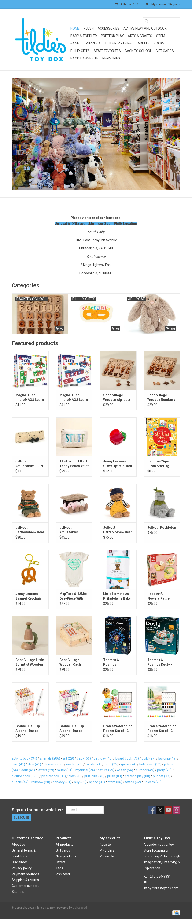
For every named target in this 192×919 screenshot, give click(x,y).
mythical (85, 770)
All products (64, 844)
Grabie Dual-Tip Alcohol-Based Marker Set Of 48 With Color (72, 728)
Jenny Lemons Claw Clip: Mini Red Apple (117, 463)
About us (18, 844)
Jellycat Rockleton (161, 527)
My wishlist (108, 856)
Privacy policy (22, 868)
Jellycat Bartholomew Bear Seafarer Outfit (117, 530)
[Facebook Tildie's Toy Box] (152, 810)
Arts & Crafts (140, 36)
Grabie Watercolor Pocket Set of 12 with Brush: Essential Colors (161, 728)
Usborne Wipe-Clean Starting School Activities (160, 463)
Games (76, 43)
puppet (161, 776)
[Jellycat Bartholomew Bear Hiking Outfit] (30, 503)
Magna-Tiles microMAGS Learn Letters (29, 397)
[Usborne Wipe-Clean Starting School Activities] (162, 436)
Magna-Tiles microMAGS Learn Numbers (73, 397)
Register (106, 844)
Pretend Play (112, 36)
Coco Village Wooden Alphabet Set (116, 397)
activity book (24, 758)
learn (28, 770)
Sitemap (18, 891)
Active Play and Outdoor (145, 28)
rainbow (40, 782)
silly (80, 782)
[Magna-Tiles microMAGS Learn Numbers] (74, 370)
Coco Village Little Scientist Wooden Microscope (29, 662)
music (65, 770)
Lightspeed (80, 907)
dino (34, 764)
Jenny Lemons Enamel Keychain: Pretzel (29, 596)
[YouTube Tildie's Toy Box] (168, 810)
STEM (160, 36)
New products (66, 856)
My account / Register (165, 4)
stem (115, 782)
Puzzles (93, 43)
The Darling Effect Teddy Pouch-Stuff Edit (74, 463)
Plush (89, 28)
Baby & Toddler (83, 36)
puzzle (20, 782)
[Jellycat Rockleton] (162, 503)
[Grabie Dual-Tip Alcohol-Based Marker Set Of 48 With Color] (74, 701)
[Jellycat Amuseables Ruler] (30, 436)
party (164, 770)
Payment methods (25, 874)
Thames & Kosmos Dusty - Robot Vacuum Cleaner (159, 662)
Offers (61, 862)
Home (75, 28)
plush (114, 776)
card (18, 764)
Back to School (138, 51)
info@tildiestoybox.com (161, 888)
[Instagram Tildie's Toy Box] (176, 810)
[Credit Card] (175, 912)
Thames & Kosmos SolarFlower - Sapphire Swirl (114, 662)
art (68, 758)
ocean (125, 770)
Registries (111, 58)
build (148, 758)
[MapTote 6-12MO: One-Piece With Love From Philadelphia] (74, 569)
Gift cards (165, 51)
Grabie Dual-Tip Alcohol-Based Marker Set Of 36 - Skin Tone (29, 728)
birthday (103, 758)
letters (46, 770)
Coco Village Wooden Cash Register (70, 662)
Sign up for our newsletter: (37, 809)
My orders (107, 850)
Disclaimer (19, 862)
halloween (150, 764)
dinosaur (53, 764)
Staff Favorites (107, 51)
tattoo (133, 782)
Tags (59, 868)
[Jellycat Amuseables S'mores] (74, 503)
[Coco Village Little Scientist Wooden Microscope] (30, 635)
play (75, 776)
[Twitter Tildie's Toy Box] (160, 810)
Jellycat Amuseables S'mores (69, 530)
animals (50, 758)
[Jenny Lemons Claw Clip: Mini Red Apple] (118, 436)
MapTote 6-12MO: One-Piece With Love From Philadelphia (73, 596)
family (93, 764)
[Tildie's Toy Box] (40, 39)
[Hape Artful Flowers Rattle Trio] (162, 569)
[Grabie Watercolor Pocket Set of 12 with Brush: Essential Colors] (162, 701)
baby (84, 758)
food (111, 764)
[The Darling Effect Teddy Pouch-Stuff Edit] (74, 436)
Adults (144, 43)
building (167, 758)
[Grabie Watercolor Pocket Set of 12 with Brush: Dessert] (118, 701)
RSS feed (63, 874)
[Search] (146, 21)
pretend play (137, 776)
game (129, 764)
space (97, 782)
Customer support (25, 886)
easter (74, 764)
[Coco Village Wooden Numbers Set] (162, 370)
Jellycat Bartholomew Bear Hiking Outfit (29, 530)
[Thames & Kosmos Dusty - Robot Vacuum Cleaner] (162, 635)
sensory (62, 782)
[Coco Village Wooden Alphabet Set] (118, 370)
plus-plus (94, 776)
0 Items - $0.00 (130, 4)
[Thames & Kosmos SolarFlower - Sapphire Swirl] (118, 635)
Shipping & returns (25, 880)
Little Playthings (119, 43)
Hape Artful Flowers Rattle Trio (158, 596)
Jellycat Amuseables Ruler (29, 463)
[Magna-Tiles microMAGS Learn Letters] (30, 370)
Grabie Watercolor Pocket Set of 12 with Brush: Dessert (117, 728)
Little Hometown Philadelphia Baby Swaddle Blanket (117, 596)
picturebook (53, 776)
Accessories (108, 28)
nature (106, 770)
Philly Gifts (80, 51)
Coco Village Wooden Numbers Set (161, 397)
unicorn (153, 782)
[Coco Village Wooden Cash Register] (74, 635)
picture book (25, 776)
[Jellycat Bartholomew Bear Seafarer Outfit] (118, 503)
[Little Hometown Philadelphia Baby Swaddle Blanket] (118, 569)
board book (127, 758)
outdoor (145, 770)
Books (159, 43)
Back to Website (84, 58)
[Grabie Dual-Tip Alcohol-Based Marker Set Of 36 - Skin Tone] (30, 701)
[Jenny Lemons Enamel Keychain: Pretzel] (30, 569)
